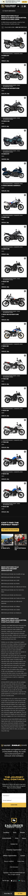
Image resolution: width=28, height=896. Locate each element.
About (24, 838)
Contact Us (14, 844)
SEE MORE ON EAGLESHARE (10, 529)
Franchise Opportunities (14, 850)
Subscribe (14, 805)
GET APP (24, 1)
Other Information (14, 867)
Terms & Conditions (9, 861)
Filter (21, 893)
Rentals (22, 832)
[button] (14, 47)
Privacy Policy (20, 861)
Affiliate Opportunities (9, 855)
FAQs (16, 838)
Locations (6, 832)
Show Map (7, 893)
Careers (22, 855)
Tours (14, 832)
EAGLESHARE (6, 838)
